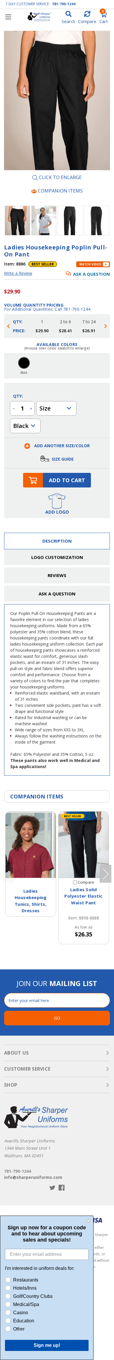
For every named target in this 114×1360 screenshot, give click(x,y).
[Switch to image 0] (17, 220)
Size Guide (62, 459)
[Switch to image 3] (96, 220)
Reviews (57, 575)
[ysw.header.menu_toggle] (8, 17)
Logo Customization (57, 557)
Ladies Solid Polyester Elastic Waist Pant (83, 896)
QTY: (18, 396)
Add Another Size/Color (61, 445)
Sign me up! (47, 1345)
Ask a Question (91, 274)
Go (57, 1018)
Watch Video (90, 264)
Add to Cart (67, 480)
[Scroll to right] (105, 326)
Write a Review (18, 273)
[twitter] (52, 1188)
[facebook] (61, 1188)
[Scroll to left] (8, 326)
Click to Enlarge (60, 178)
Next (105, 874)
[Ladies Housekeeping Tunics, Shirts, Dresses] (31, 845)
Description (57, 541)
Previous (8, 874)
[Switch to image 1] (44, 220)
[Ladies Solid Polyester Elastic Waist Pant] (83, 845)
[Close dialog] (88, 1221)
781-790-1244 (63, 3)
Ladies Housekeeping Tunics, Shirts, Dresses (31, 901)
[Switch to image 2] (70, 220)
